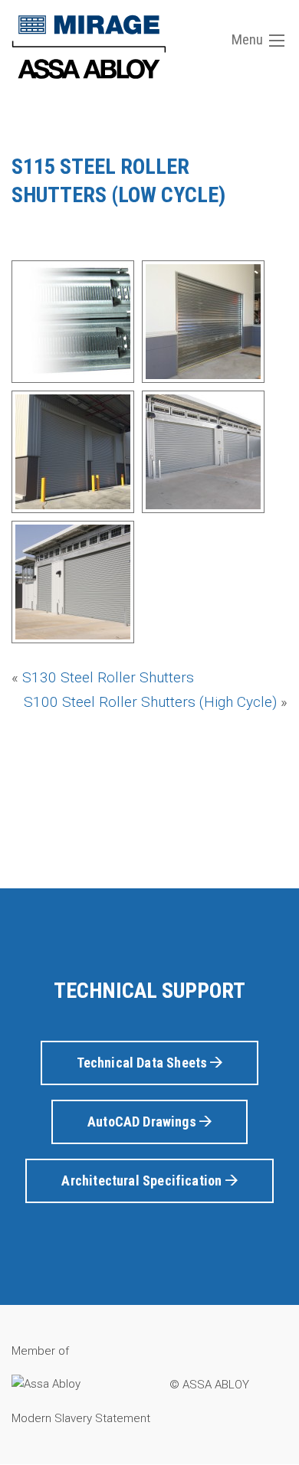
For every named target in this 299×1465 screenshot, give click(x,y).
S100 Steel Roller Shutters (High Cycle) (150, 702)
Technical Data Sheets (144, 1063)
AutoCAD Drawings (143, 1121)
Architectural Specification (143, 1180)
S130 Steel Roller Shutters (108, 677)
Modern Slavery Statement (81, 1418)
